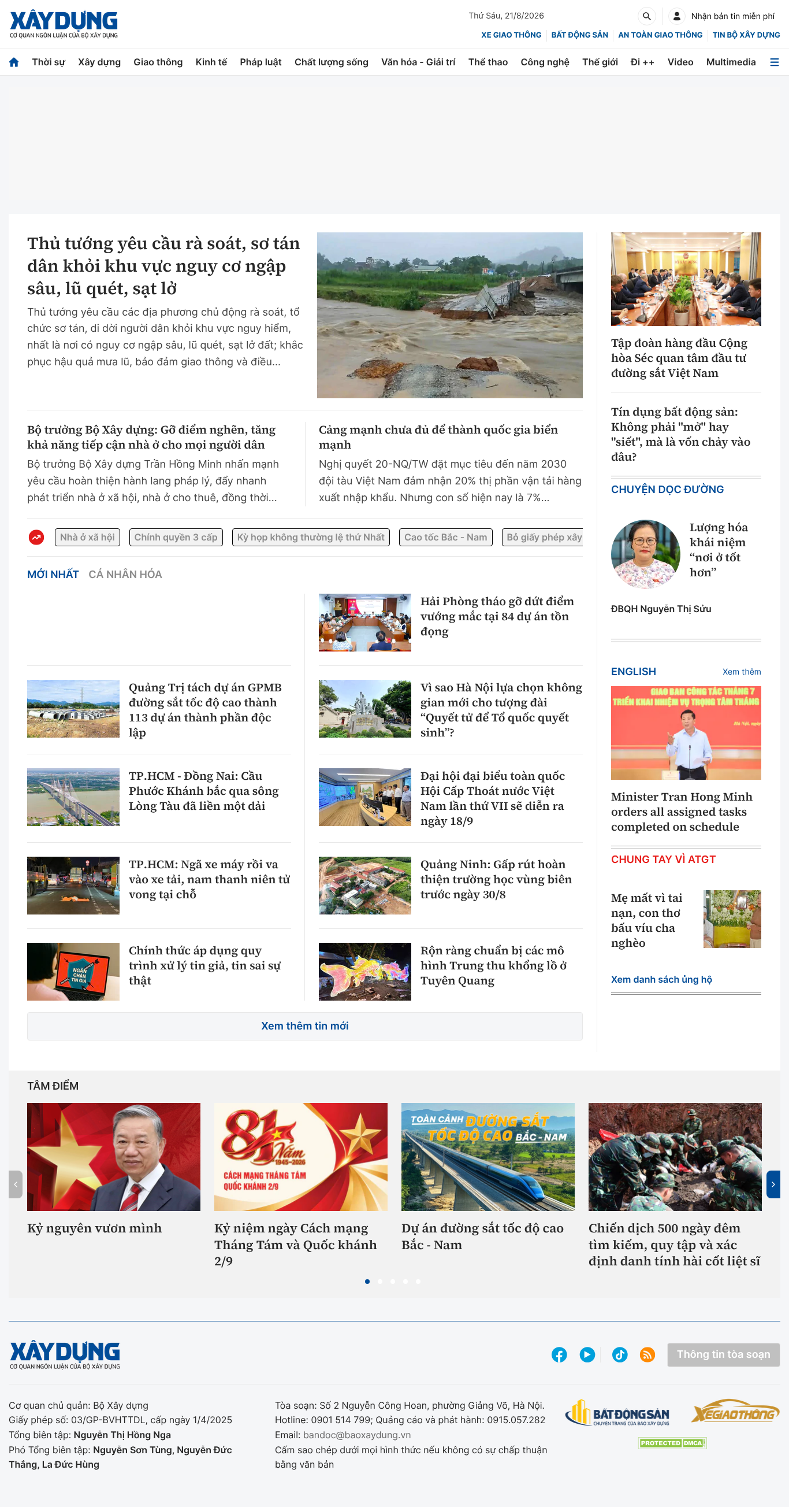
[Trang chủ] (14, 62)
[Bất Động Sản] (617, 1413)
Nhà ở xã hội (87, 537)
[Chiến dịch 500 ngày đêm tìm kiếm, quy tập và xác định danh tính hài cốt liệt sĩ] (675, 1157)
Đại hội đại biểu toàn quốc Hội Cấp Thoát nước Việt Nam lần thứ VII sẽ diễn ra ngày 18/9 (492, 798)
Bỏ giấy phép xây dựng (558, 537)
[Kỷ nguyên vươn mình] (113, 1157)
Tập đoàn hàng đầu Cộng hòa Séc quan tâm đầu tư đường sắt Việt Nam (679, 357)
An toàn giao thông (660, 35)
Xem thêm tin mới (305, 1026)
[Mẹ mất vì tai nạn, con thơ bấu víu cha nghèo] (732, 919)
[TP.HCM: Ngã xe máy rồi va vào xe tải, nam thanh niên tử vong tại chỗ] (73, 885)
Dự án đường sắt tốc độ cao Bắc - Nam (482, 1236)
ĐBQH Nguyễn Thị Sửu (661, 608)
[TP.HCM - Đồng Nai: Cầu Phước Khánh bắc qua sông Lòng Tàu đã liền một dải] (73, 797)
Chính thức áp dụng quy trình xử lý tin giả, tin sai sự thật (205, 965)
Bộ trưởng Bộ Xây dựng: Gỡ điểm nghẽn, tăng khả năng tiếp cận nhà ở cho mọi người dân (151, 437)
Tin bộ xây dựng (746, 35)
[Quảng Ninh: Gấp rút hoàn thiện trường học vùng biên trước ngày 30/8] (365, 885)
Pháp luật (260, 62)
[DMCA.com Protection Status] (672, 1443)
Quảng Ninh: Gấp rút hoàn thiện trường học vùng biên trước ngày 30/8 (496, 879)
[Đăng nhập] (677, 16)
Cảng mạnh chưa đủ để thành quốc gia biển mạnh (438, 437)
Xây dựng (99, 62)
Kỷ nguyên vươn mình (94, 1228)
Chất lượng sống (332, 62)
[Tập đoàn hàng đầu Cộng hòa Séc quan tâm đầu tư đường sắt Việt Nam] (686, 279)
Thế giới (600, 62)
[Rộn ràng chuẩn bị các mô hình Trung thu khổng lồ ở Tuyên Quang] (365, 972)
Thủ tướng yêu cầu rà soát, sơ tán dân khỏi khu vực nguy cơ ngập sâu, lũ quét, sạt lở (163, 266)
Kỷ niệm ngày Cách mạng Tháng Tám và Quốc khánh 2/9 (295, 1245)
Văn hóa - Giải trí (418, 62)
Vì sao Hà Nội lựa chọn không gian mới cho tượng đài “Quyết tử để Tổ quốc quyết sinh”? (501, 710)
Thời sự (48, 62)
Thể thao (488, 62)
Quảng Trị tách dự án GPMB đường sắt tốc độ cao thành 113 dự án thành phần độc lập (205, 710)
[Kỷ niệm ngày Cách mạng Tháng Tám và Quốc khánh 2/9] (301, 1157)
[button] (367, 1281)
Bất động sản (580, 35)
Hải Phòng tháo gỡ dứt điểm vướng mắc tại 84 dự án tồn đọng (497, 616)
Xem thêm (742, 672)
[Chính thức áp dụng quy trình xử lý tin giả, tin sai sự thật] (73, 972)
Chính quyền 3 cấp (176, 537)
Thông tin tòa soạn (724, 1355)
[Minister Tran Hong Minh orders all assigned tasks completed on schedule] (686, 733)
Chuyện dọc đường (667, 490)
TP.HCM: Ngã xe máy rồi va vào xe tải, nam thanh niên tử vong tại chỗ (209, 879)
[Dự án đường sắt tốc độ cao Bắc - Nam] (488, 1157)
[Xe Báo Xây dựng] (735, 1410)
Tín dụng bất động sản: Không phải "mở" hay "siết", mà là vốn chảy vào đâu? (680, 434)
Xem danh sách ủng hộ (661, 979)
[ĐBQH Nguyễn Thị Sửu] (645, 554)
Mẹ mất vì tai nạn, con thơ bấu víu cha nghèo (647, 920)
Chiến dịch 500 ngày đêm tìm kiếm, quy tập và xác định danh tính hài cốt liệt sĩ (674, 1245)
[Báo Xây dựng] (64, 24)
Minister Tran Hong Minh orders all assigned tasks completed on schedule (682, 811)
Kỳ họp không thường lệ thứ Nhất (311, 537)
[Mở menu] (774, 62)
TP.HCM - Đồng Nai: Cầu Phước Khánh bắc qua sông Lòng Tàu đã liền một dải (204, 790)
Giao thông (158, 62)
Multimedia (731, 62)
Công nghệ (545, 62)
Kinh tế (212, 62)
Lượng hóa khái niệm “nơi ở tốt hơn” (719, 550)
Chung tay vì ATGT (663, 860)
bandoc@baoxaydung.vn (357, 1435)
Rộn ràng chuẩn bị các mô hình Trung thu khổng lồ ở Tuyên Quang (493, 965)
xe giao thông (511, 35)
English (633, 672)
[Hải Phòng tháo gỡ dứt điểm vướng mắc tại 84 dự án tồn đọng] (365, 622)
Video (681, 62)
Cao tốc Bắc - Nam (445, 537)
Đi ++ (642, 62)
